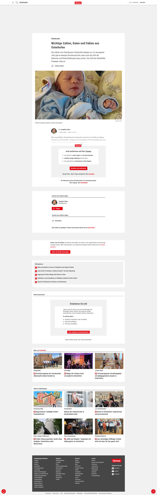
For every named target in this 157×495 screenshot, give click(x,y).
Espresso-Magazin (39, 487)
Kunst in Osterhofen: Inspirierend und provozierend (108, 413)
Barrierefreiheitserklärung (90, 493)
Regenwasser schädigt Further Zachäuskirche (46, 413)
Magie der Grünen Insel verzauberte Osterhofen (74, 374)
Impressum (48, 493)
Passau (58, 479)
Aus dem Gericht (79, 468)
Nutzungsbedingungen (69, 493)
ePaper (93, 460)
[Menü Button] (13, 2)
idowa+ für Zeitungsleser (98, 462)
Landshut (58, 462)
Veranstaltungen (96, 475)
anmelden (91, 174)
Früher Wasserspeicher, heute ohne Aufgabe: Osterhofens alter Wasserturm (48, 441)
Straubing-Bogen (60, 460)
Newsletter (37, 466)
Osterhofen (23, 2)
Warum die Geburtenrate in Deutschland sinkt (74, 413)
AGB (61, 493)
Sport (76, 464)
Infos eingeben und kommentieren (78, 332)
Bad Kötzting (59, 468)
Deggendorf (59, 477)
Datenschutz (56, 493)
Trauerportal (95, 470)
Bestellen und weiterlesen (78, 168)
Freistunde (77, 472)
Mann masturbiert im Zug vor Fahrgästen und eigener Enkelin (56, 267)
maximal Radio (38, 479)
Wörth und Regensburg (61, 466)
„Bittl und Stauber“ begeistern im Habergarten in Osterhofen (77, 440)
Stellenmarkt (95, 468)
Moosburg (58, 475)
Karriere (36, 464)
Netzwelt (77, 483)
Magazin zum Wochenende (41, 473)
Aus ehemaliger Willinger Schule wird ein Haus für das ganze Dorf (108, 440)
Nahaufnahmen (79, 473)
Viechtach (58, 470)
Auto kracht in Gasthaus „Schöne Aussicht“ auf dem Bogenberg (56, 271)
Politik (76, 470)
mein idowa (91, 228)
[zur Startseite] (117, 460)
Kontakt (36, 462)
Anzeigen (94, 472)
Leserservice (95, 466)
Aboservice (94, 464)
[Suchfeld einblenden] (17, 2)
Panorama (77, 479)
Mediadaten (80, 493)
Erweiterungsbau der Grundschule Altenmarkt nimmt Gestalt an (47, 374)
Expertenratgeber (38, 485)
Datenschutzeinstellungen (105, 493)
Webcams (94, 473)
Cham (57, 464)
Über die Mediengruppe (40, 472)
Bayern (77, 460)
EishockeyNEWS (38, 477)
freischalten (84, 183)
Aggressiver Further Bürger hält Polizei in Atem (52, 274)
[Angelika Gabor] (54, 131)
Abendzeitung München (40, 475)
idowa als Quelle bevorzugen (60, 252)
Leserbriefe (37, 470)
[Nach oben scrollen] (153, 491)
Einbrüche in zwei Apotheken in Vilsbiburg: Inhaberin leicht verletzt (57, 278)
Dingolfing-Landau (60, 473)
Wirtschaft (77, 475)
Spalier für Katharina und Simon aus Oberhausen (52, 282)
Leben (76, 477)
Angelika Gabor (65, 129)
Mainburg (58, 472)
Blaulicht (77, 462)
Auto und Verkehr (79, 481)
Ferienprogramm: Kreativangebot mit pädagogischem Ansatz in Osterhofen (108, 375)
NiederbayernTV (38, 481)
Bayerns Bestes (38, 483)
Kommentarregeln (39, 468)
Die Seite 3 (77, 466)
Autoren (36, 460)
